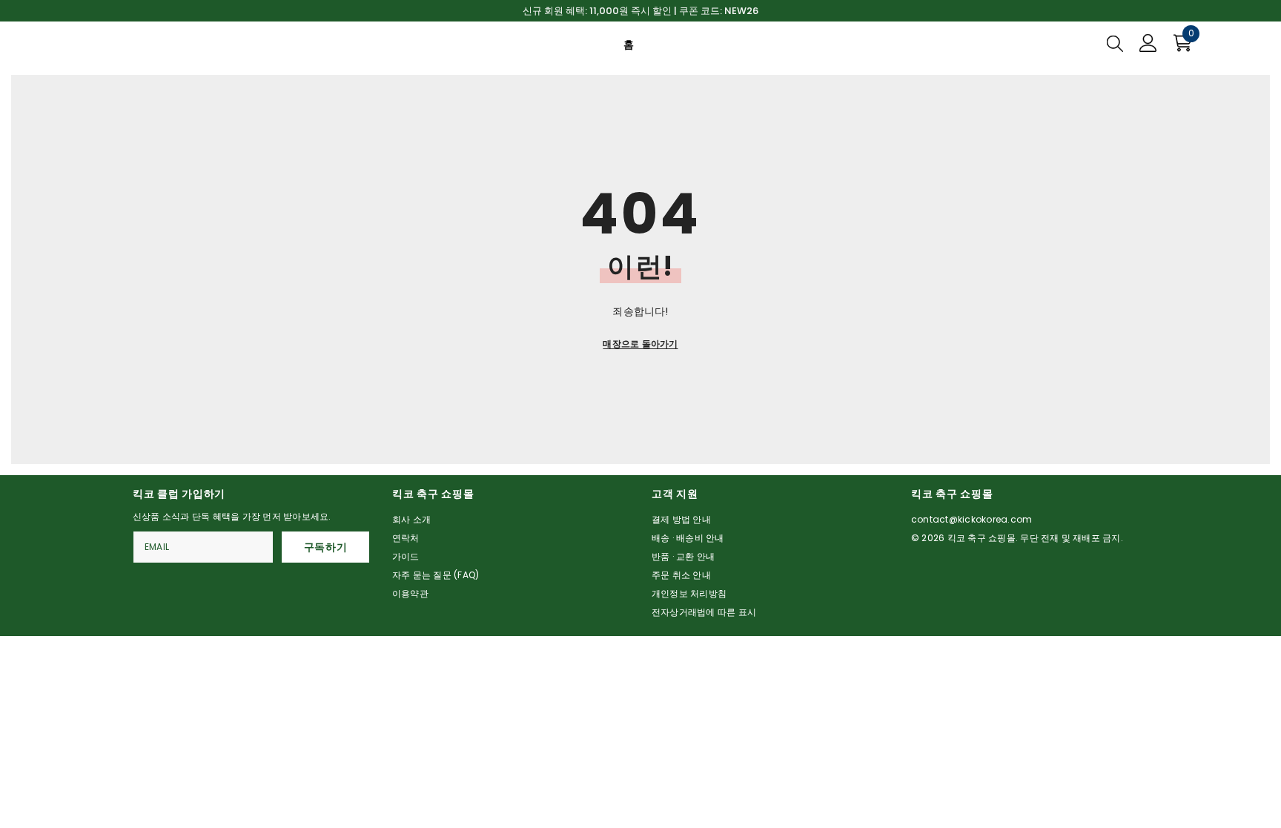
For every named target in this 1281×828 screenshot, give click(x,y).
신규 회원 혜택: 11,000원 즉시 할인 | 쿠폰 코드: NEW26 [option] (640, 11)
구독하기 (326, 547)
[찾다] (1115, 43)
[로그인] (1148, 43)
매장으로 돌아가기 (640, 343)
